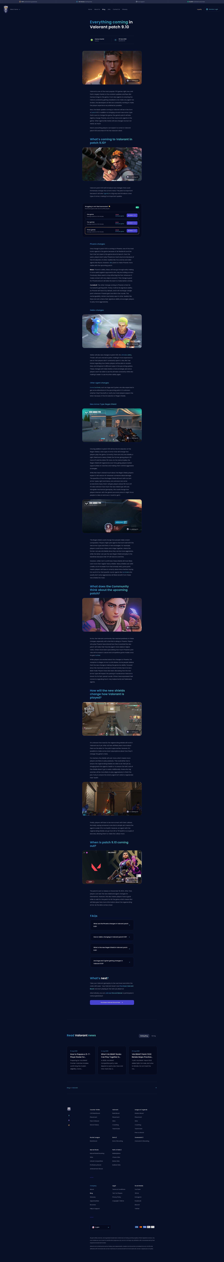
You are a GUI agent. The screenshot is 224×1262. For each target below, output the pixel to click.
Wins (113, 1121)
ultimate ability (126, 355)
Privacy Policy (116, 1197)
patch (94, 112)
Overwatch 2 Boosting (142, 1141)
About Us (97, 9)
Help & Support (95, 1208)
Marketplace (116, 1153)
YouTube (138, 1189)
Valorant (75, 1088)
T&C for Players (117, 1193)
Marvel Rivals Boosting (97, 1153)
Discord (137, 1205)
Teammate (116, 1129)
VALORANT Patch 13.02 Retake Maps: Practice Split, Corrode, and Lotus (142, 1055)
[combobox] (100, 1227)
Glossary (124, 9)
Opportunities (94, 1201)
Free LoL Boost (139, 1132)
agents (106, 193)
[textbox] (100, 1227)
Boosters (93, 1205)
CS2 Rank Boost (95, 1113)
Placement (93, 1117)
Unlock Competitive (96, 1161)
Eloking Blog (144, 1036)
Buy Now (132, 215)
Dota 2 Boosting (117, 1141)
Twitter (137, 1208)
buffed (98, 655)
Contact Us (116, 9)
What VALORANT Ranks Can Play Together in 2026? (111, 1055)
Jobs (109, 9)
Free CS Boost (94, 1121)
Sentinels (125, 572)
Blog (103, 9)
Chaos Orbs (116, 1157)
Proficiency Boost (95, 1165)
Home (90, 9)
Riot (111, 263)
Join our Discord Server (113, 993)
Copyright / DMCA (118, 1201)
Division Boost (139, 1113)
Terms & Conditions (118, 1189)
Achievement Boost (96, 1169)
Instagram (138, 1197)
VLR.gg (153, 1036)
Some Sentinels (95, 387)
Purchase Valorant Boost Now (110, 1002)
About (92, 1189)
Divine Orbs (116, 1161)
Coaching (115, 1125)
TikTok (137, 1193)
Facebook (138, 1201)
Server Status (94, 1125)
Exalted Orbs (116, 1165)
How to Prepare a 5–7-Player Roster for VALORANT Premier (80, 1055)
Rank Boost (116, 1113)
